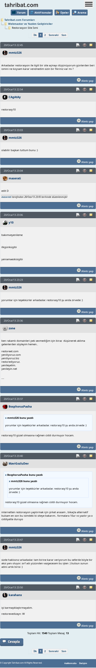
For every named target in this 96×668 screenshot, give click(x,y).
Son (64, 35)
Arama (82, 12)
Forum (21, 12)
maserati (15, 178)
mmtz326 (15, 53)
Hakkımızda (70, 663)
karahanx (15, 595)
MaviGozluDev (19, 463)
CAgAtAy (15, 97)
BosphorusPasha (20, 407)
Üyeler (64, 12)
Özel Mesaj (91, 45)
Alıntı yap (87, 80)
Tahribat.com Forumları (19, 19)
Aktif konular (42, 12)
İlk (35, 35)
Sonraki (53, 35)
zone (12, 328)
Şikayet (85, 45)
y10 (11, 222)
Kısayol (78, 45)
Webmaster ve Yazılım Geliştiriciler (30, 23)
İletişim (83, 663)
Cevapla (14, 642)
